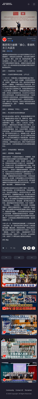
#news (34, 40)
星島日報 (9, 51)
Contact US (19, 390)
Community (10, 390)
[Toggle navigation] (34, 4)
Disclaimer (28, 390)
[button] (29, 248)
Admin (10, 38)
